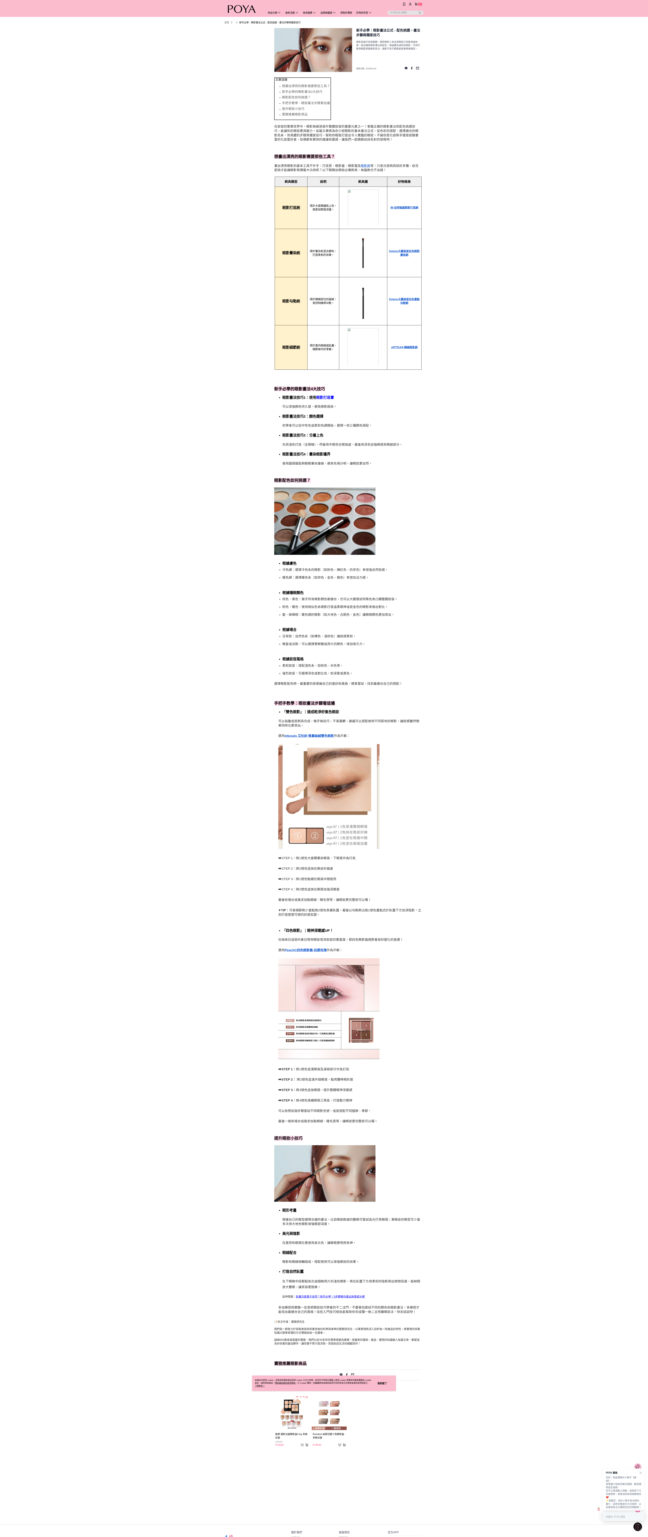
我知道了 (382, 1383)
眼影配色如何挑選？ (296, 97)
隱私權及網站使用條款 (285, 1383)
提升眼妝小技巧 (293, 109)
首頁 (226, 22)
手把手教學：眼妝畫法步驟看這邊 (306, 103)
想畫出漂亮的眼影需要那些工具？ (306, 86)
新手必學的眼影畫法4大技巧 (302, 91)
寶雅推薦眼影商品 (295, 114)
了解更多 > (260, 1386)
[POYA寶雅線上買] (243, 8)
